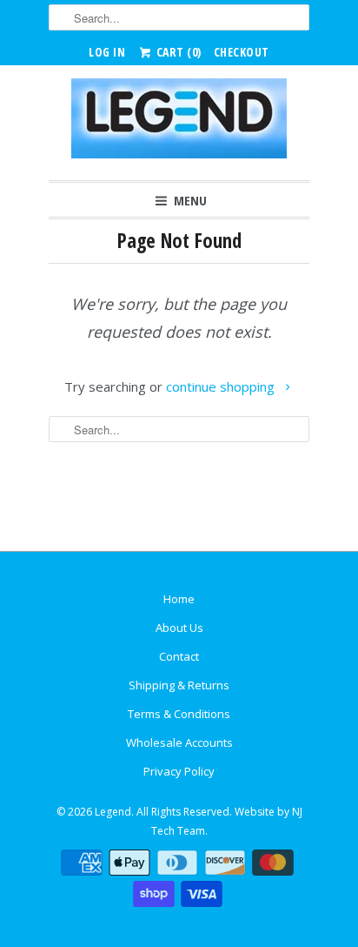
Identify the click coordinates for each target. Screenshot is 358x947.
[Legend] (179, 122)
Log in (107, 52)
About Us (179, 627)
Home (179, 599)
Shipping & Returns (179, 685)
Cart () (177, 52)
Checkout (241, 52)
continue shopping (222, 386)
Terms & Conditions (179, 714)
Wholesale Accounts (179, 742)
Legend (113, 811)
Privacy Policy (179, 771)
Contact (179, 656)
